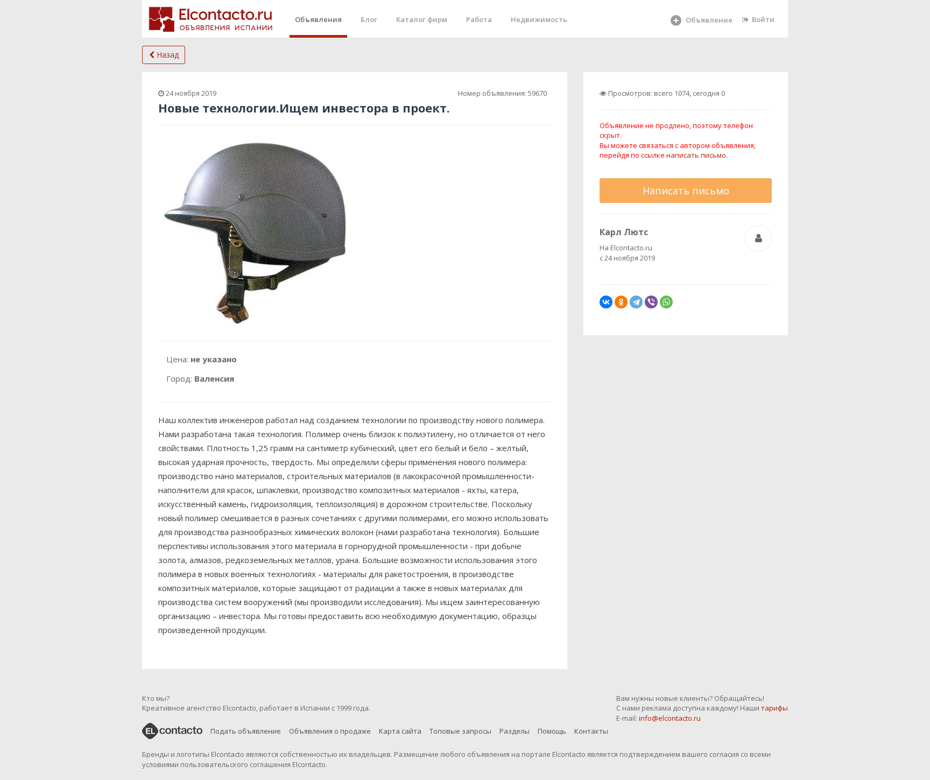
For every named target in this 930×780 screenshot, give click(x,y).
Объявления (318, 19)
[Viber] (651, 302)
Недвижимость (539, 19)
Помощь (552, 731)
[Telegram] (636, 302)
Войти (763, 19)
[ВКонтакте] (606, 302)
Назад (166, 55)
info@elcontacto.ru (670, 718)
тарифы (774, 708)
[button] (342, 145)
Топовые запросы (460, 731)
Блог (369, 19)
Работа (479, 19)
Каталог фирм (421, 19)
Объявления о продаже (330, 731)
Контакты (591, 731)
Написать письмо (686, 190)
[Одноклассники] (621, 302)
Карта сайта (400, 731)
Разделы (514, 731)
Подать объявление (245, 731)
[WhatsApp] (666, 302)
